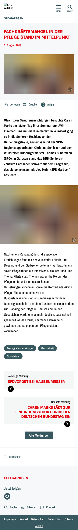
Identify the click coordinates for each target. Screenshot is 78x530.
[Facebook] (7, 496)
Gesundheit (47, 348)
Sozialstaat (13, 356)
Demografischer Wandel (20, 348)
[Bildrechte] (70, 89)
